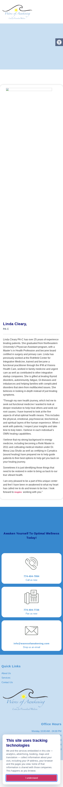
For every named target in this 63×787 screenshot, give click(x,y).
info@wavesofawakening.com (31, 643)
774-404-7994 (31, 576)
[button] (59, 11)
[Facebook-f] (29, 716)
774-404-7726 (31, 610)
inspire (18, 492)
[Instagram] (34, 716)
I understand (31, 778)
